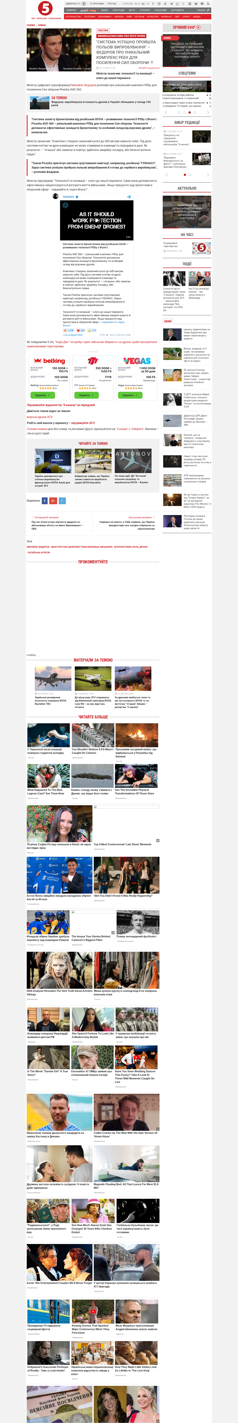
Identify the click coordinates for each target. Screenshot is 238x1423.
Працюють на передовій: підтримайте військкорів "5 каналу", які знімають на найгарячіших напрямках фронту (177, 144)
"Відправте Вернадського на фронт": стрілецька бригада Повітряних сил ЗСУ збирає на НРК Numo (175, 165)
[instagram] (159, 3)
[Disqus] (93, 612)
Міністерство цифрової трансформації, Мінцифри (82, 547)
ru (148, 3)
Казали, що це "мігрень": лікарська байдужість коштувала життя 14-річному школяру (197, 441)
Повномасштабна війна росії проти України (121, 36)
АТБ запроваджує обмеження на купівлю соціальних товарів (197, 478)
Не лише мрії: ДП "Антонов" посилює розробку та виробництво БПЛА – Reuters (131, 479)
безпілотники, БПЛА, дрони (130, 547)
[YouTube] (202, 3)
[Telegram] (171, 3)
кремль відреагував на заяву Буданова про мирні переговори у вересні (197, 334)
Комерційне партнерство (171, 245)
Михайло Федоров (83, 85)
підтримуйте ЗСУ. (83, 423)
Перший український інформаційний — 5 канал (45, 10)
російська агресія (39, 552)
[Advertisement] (93, 376)
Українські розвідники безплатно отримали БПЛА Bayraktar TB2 (50, 700)
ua (143, 3)
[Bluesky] (196, 3)
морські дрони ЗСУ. (40, 417)
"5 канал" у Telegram (129, 429)
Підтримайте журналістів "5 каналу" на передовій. (61, 405)
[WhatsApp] (177, 3)
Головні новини (37, 429)
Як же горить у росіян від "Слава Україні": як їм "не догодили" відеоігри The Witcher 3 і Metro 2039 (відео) (197, 500)
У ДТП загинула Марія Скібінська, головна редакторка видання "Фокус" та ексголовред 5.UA (197, 400)
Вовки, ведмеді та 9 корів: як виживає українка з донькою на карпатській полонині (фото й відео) (197, 354)
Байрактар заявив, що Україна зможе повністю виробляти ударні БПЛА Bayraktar (92, 479)
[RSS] (208, 3)
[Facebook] (153, 3)
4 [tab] (195, 112)
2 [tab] (199, 66)
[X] (184, 3)
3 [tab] (189, 112)
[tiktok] (165, 3)
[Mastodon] (190, 3)
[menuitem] (71, 10)
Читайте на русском (148, 67)
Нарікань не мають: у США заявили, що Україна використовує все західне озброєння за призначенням (127, 525)
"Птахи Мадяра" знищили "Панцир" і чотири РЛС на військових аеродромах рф (187, 106)
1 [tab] (175, 66)
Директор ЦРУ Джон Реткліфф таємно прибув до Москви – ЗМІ (195, 420)
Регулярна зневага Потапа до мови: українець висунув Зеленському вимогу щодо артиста (196, 522)
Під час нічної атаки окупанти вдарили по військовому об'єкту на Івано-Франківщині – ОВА (57, 525)
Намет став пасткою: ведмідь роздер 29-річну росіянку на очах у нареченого (197, 461)
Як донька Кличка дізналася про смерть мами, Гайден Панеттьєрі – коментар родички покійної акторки (197, 378)
